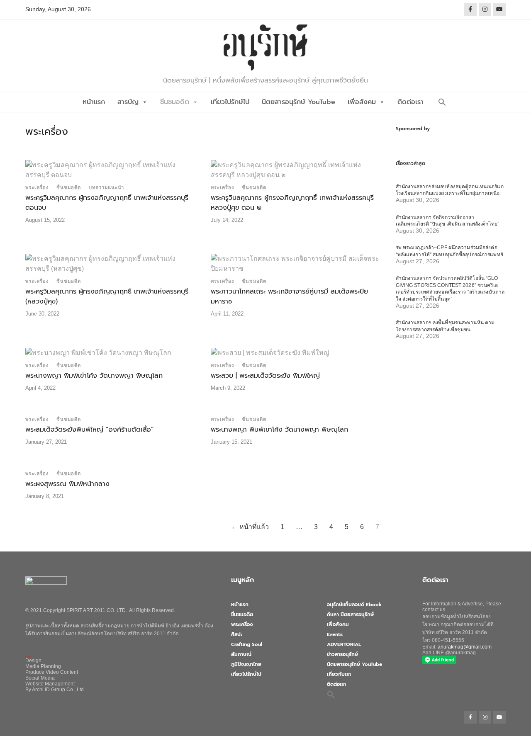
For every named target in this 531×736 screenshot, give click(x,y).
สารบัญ (128, 102)
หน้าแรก (94, 102)
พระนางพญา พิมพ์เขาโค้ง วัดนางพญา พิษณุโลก (279, 430)
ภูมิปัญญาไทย (246, 664)
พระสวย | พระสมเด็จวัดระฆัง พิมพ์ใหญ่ (265, 376)
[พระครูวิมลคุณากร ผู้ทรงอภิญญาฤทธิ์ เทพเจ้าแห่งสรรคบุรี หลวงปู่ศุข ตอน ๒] (296, 169)
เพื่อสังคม (362, 102)
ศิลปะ (236, 634)
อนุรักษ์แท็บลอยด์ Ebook (354, 604)
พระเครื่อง (37, 187)
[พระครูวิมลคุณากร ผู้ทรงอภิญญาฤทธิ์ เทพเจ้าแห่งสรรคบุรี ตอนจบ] (111, 169)
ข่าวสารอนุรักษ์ (342, 654)
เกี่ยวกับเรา (339, 674)
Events (335, 634)
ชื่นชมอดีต (174, 102)
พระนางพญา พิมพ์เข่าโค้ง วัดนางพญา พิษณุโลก (94, 376)
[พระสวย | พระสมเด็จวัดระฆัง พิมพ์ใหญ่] (270, 352)
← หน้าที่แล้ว (250, 526)
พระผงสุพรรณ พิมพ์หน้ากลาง (67, 484)
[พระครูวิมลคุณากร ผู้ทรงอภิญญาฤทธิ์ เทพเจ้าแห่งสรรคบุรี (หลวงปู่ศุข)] (111, 263)
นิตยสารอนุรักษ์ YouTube (298, 102)
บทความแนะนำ (106, 187)
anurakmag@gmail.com (465, 647)
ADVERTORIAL (344, 644)
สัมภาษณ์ (241, 654)
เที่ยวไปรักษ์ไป (230, 102)
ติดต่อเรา (410, 102)
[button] (442, 102)
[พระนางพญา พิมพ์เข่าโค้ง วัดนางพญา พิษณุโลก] (98, 352)
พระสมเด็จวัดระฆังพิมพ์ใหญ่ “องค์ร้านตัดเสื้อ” (89, 430)
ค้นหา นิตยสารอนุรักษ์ (350, 614)
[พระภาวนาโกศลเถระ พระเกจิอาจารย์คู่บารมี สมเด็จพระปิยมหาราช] (296, 263)
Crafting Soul (246, 644)
